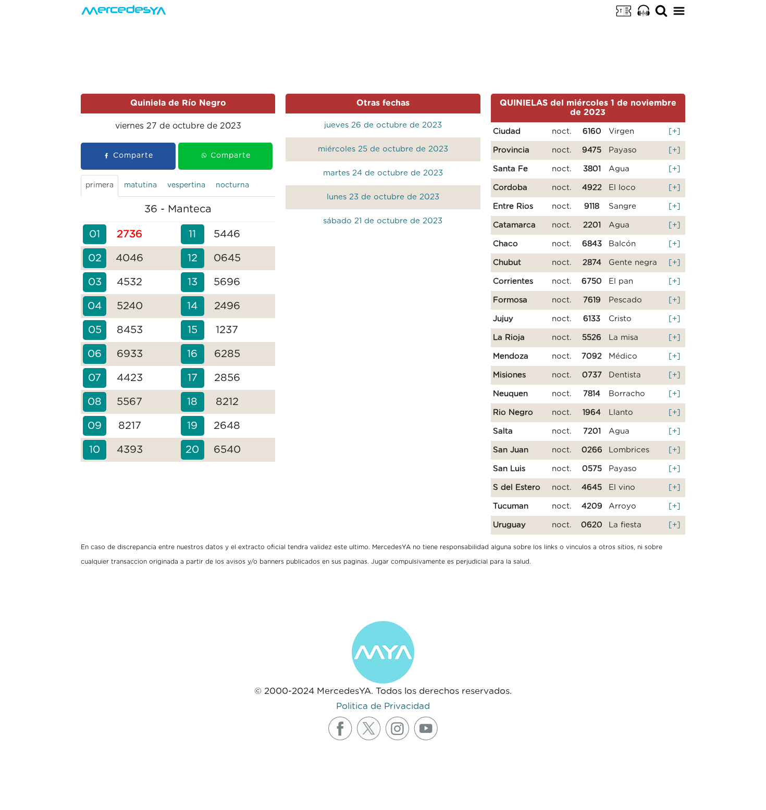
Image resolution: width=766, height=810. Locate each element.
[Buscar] (661, 10)
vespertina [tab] (186, 185)
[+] (675, 131)
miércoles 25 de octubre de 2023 (383, 149)
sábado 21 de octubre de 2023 (382, 221)
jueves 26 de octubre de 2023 (383, 125)
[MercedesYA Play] (643, 10)
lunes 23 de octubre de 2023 (383, 197)
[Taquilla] (623, 10)
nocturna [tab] (232, 185)
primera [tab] (99, 185)
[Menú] (679, 10)
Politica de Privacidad (383, 706)
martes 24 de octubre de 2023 (383, 173)
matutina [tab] (140, 185)
